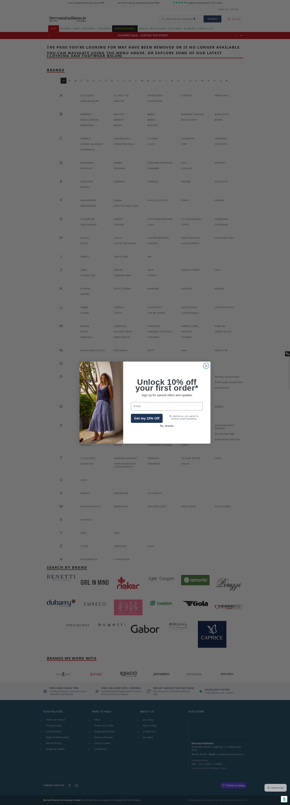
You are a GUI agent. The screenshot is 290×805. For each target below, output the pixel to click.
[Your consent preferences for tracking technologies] (284, 799)
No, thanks (167, 426)
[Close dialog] (206, 366)
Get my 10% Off (146, 418)
